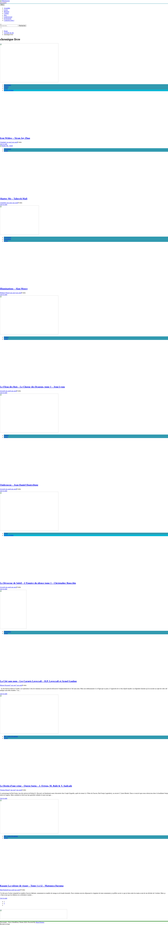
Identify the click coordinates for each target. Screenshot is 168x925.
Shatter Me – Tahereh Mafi (13, 198)
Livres (6, 10)
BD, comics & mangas (11, 736)
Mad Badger (4, 890)
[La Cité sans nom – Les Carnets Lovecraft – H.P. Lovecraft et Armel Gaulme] (13, 628)
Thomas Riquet (4, 790)
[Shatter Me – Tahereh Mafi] (6, 146)
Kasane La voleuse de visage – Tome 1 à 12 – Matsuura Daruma (31, 885)
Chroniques (7, 85)
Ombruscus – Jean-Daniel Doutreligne (19, 485)
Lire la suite (3, 144)
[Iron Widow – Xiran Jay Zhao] (29, 82)
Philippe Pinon (4, 293)
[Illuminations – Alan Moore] (19, 234)
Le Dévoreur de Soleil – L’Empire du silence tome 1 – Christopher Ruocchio (38, 583)
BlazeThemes (40, 922)
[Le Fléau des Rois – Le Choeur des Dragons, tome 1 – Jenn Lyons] (29, 334)
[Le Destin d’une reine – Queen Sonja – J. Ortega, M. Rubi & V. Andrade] (29, 733)
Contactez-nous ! (9, 20)
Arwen (2, 391)
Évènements (7, 18)
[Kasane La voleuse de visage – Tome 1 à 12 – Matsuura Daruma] (29, 833)
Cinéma (6, 13)
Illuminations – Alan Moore (14, 288)
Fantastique (7, 239)
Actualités (7, 8)
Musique (6, 11)
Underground (8, 17)
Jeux (5, 15)
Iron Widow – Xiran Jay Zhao (15, 138)
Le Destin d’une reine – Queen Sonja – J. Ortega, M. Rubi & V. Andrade (36, 786)
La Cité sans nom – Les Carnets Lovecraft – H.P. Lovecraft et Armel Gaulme (38, 681)
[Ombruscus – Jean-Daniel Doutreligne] (29, 432)
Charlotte (3, 142)
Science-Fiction (8, 90)
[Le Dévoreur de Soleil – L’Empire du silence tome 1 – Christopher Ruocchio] (29, 530)
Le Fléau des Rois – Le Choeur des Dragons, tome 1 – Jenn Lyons (32, 387)
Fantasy (6, 87)
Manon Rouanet (5, 685)
